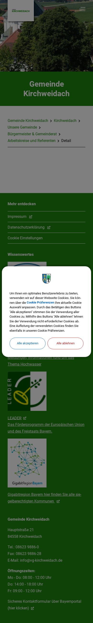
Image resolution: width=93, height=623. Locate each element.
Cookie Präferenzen (40, 302)
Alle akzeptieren (27, 343)
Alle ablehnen (66, 343)
